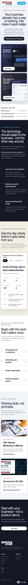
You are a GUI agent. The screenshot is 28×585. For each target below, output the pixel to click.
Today (5, 260)
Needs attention (19, 260)
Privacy (2, 570)
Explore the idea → (10, 97)
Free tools (3, 561)
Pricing (2, 563)
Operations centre (5, 558)
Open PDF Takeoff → (9, 454)
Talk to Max (21, 3)
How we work (18, 556)
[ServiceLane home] (7, 3)
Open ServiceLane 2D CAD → (12, 490)
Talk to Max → (9, 68)
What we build (4, 556)
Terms (2, 572)
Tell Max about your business (14, 39)
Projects (11, 260)
